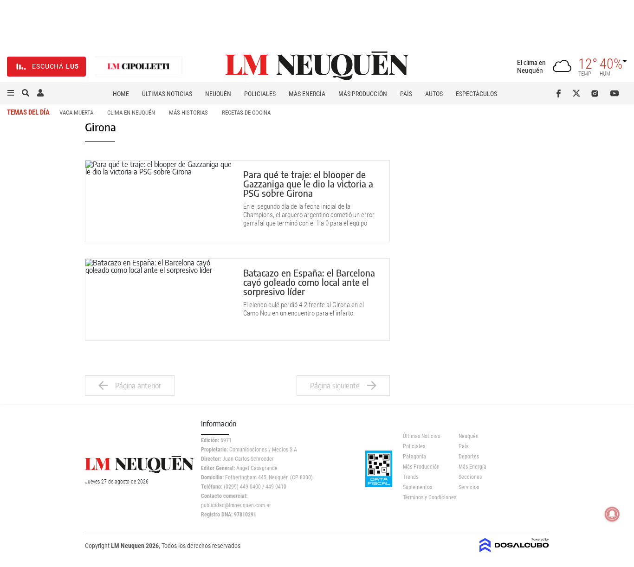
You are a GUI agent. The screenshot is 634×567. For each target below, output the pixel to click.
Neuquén (218, 93)
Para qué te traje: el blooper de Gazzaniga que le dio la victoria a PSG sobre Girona (308, 183)
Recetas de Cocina (246, 113)
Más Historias (188, 113)
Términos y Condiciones (424, 497)
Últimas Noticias (167, 93)
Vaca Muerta (76, 113)
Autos (434, 93)
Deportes (469, 456)
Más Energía (307, 93)
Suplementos (417, 487)
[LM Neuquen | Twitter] (578, 93)
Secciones (470, 477)
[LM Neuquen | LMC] (138, 67)
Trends (410, 477)
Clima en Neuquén (131, 113)
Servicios (469, 487)
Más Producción (362, 93)
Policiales (260, 93)
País (406, 93)
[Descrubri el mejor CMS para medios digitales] (514, 549)
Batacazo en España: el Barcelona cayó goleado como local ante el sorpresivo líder (309, 282)
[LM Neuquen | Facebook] (560, 93)
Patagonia (414, 456)
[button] (10, 93)
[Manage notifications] (612, 514)
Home (121, 93)
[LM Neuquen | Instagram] (596, 93)
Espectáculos (476, 93)
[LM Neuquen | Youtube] (615, 93)
